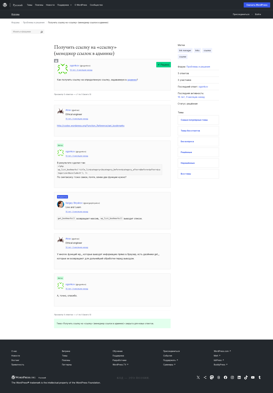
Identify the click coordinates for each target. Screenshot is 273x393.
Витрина (66, 351)
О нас (14, 351)
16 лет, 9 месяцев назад (81, 70)
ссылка (207, 50)
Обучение (118, 351)
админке (132, 79)
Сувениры (169, 364)
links (197, 50)
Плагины (66, 360)
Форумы (15, 14)
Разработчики (119, 360)
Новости (15, 355)
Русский (42, 378)
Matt (217, 355)
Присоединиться (171, 351)
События (167, 355)
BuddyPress (221, 364)
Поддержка (118, 355)
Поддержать (170, 360)
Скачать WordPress (256, 5)
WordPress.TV (121, 364)
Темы (64, 355)
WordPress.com (222, 351)
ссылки (182, 56)
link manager (185, 50)
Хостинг (15, 360)
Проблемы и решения (34, 22)
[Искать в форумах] (41, 31)
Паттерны (67, 364)
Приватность (17, 364)
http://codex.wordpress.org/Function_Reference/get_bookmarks (90, 125)
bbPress (219, 360)
